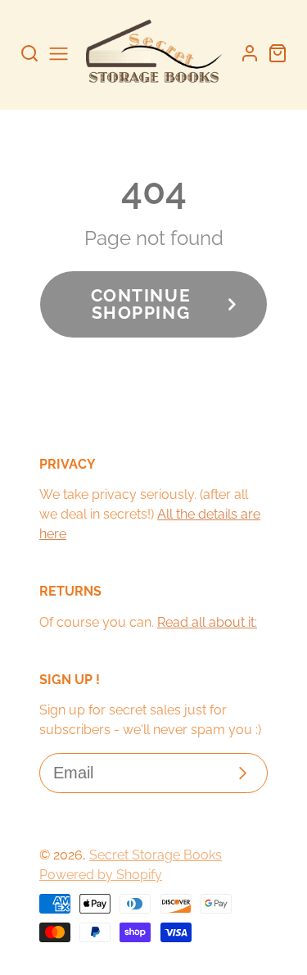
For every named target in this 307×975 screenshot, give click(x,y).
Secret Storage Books (155, 855)
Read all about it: (207, 622)
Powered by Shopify (100, 874)
